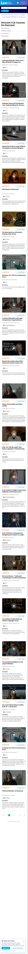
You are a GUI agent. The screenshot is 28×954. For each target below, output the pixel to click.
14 (19, 815)
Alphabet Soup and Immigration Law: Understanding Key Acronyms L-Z (14, 105)
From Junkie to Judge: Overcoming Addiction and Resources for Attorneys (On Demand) (14, 491)
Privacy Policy (5, 950)
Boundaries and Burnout (10, 189)
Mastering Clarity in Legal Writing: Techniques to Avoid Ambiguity (13, 147)
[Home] (6, 3)
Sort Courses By (5, 33)
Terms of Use (12, 950)
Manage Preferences (17, 948)
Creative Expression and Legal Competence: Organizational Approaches (12, 319)
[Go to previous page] (4, 815)
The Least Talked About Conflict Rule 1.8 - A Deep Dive (13, 705)
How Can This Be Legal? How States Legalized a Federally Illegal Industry (13, 448)
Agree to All (6, 948)
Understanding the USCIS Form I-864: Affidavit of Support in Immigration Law (13, 62)
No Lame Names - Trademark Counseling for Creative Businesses (14, 577)
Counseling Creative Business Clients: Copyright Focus (12, 620)
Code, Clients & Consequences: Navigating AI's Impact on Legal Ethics (12, 534)
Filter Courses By (5, 28)
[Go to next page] (24, 815)
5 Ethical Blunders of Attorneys (12, 791)
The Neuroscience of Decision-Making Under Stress (12, 233)
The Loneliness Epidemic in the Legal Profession (12, 663)
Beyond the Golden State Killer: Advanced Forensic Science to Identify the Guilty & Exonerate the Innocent (13, 363)
